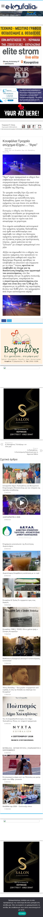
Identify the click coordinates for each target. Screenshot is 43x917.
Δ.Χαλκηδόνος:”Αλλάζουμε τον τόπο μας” (16, 444)
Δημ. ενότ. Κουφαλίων (15, 150)
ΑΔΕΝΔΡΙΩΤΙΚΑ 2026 (11, 517)
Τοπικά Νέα (6, 152)
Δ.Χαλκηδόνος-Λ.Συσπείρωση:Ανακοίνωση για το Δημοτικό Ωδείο (26, 451)
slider (6, 150)
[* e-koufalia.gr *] (21, 6)
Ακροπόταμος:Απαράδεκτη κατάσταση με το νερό (21, 573)
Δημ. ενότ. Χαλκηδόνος (28, 150)
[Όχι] (40, 907)
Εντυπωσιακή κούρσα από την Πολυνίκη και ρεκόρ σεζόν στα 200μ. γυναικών (21, 778)
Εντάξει (22, 913)
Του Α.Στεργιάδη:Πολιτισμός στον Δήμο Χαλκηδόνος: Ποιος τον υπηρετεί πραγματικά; (20, 720)
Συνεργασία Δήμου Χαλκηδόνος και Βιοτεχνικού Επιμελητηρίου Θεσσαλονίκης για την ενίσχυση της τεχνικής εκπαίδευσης (21, 488)
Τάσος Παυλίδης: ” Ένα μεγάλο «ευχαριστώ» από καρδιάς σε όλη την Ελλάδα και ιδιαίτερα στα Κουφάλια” (21, 689)
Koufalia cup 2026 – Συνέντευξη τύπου (17, 806)
